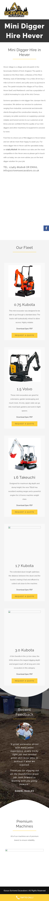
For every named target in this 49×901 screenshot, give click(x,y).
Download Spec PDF (24, 329)
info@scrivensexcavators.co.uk (21, 170)
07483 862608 (11, 150)
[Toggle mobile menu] (44, 11)
